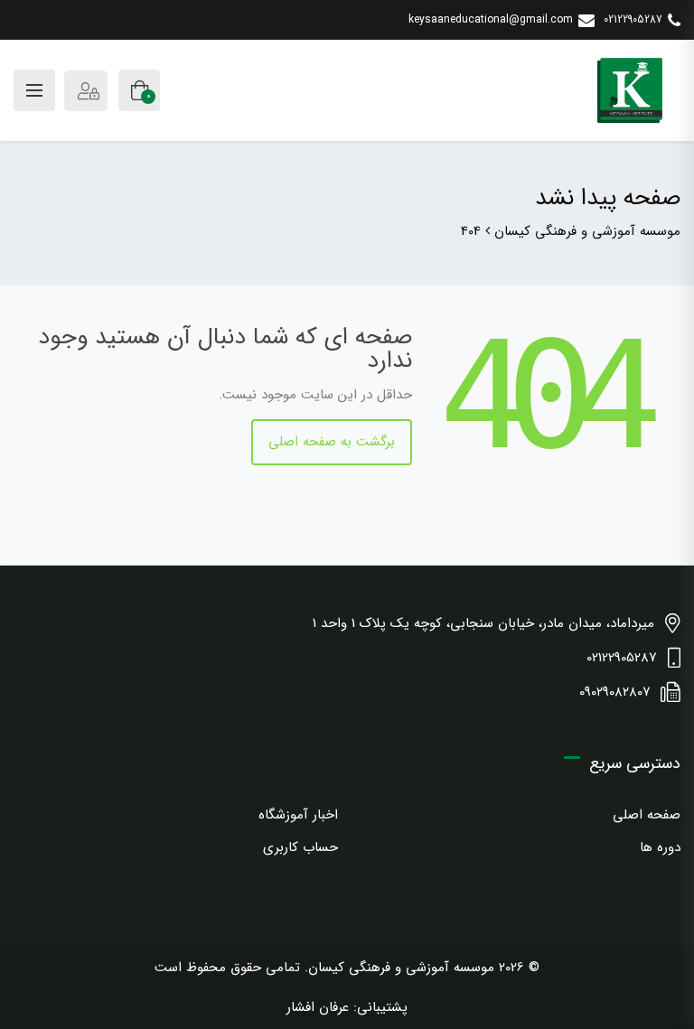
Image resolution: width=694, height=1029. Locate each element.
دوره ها (660, 847)
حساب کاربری (300, 847)
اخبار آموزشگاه (298, 815)
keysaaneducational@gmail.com (490, 19)
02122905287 (633, 19)
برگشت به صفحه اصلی (331, 442)
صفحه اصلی (646, 815)
